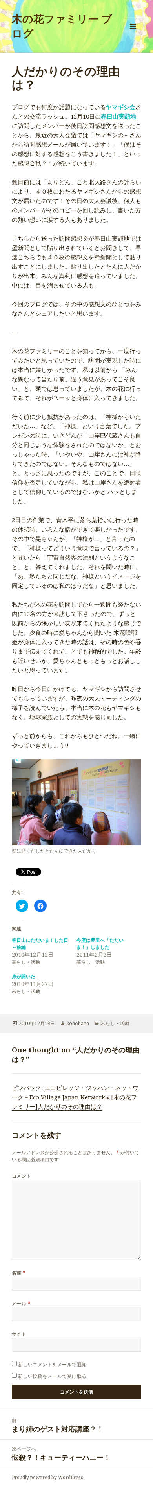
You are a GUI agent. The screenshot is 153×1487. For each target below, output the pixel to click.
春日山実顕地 (118, 116)
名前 (19, 1273)
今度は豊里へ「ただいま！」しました (100, 943)
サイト (19, 1334)
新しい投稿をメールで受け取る (52, 1376)
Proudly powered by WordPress (47, 1477)
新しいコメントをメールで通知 (52, 1364)
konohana (78, 1023)
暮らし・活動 (115, 1023)
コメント (21, 1176)
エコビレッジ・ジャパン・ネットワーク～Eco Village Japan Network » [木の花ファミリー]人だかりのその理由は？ (75, 1097)
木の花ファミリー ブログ (62, 25)
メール (21, 1303)
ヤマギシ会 (120, 107)
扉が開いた (23, 976)
